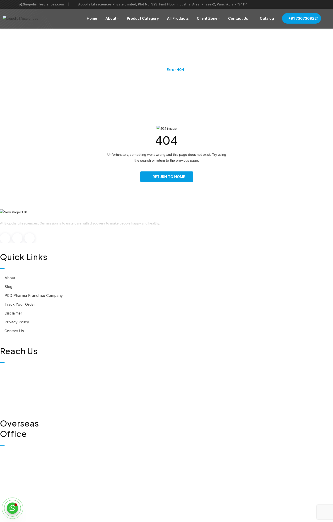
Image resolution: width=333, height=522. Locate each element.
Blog (8, 286)
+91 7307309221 (302, 18)
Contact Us (238, 18)
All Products (178, 18)
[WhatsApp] (12, 508)
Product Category (143, 18)
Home (92, 18)
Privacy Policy (17, 322)
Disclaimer (13, 313)
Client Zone (207, 18)
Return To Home (169, 176)
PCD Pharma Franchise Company (34, 295)
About (110, 18)
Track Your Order (20, 304)
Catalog (266, 18)
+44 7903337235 (24, 488)
